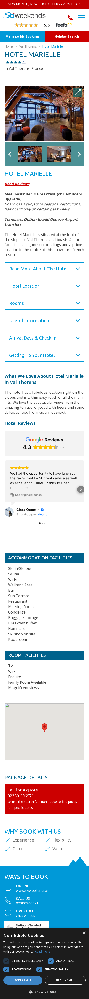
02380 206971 (21, 796)
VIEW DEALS (72, 4)
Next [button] (79, 154)
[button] (44, 728)
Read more (42, 951)
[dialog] (44, 963)
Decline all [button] (65, 980)
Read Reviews (17, 183)
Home (9, 46)
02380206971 (71, 17)
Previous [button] (9, 154)
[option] (44, 114)
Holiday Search (67, 36)
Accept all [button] (23, 980)
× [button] (84, 933)
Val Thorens (28, 46)
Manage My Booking (22, 36)
